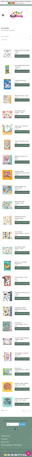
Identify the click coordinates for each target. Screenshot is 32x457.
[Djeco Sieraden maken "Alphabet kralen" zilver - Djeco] (7, 402)
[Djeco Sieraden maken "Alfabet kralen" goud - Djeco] (7, 387)
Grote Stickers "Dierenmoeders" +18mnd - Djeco (22, 232)
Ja (9, 3)
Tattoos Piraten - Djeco (21, 277)
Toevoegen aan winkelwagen (22, 56)
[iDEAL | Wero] (5, 455)
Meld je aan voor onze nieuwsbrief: (16, 421)
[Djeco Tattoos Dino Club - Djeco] (7, 145)
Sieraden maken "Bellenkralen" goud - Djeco (22, 172)
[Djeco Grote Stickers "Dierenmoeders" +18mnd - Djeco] (7, 235)
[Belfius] (15, 455)
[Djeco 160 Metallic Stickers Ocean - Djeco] (7, 296)
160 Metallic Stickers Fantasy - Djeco (20, 217)
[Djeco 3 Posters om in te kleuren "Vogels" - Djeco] (7, 341)
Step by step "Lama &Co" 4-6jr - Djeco (21, 126)
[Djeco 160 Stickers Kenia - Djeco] (7, 99)
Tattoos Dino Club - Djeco (22, 141)
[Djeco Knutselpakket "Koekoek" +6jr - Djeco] (7, 356)
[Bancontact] (12, 455)
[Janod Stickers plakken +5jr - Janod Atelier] (7, 190)
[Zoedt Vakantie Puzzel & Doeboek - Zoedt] (7, 54)
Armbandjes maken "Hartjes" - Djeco (20, 111)
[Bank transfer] (8, 455)
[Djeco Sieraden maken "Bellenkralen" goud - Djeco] (7, 175)
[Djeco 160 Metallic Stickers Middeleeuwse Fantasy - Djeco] (7, 311)
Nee (13, 3)
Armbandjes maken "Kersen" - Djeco (20, 247)
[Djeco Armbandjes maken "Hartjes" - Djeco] (7, 114)
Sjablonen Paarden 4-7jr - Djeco (21, 157)
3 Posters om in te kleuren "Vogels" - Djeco (22, 338)
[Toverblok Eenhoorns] (7, 84)
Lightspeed (3, 453)
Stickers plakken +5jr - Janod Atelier (21, 187)
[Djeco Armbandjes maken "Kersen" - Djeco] (7, 250)
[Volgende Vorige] (29, 411)
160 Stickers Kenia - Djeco (22, 95)
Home (2, 30)
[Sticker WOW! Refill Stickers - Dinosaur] (7, 69)
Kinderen (7, 30)
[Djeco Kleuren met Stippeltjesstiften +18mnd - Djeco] (7, 372)
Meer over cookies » (19, 3)
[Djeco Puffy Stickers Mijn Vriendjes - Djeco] (7, 205)
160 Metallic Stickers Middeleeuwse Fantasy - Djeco (21, 308)
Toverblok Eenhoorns (20, 80)
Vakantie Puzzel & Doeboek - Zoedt (22, 51)
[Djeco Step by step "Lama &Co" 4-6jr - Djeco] (7, 129)
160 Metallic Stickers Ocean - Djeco (22, 293)
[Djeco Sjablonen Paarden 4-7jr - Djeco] (7, 160)
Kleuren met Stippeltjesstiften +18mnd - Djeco (22, 369)
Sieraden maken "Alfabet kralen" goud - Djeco (21, 384)
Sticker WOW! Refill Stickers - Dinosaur (22, 66)
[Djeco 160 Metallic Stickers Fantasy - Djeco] (7, 220)
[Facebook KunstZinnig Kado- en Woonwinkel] (16, 429)
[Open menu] (3, 15)
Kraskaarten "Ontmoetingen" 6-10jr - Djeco (21, 323)
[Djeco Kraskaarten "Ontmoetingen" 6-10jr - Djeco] (7, 326)
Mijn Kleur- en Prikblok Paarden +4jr (21, 262)
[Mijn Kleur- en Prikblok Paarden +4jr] (7, 266)
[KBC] (19, 455)
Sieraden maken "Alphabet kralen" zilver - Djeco (22, 399)
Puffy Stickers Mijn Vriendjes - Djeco (20, 202)
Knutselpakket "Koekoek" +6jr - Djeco (21, 353)
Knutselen (12, 30)
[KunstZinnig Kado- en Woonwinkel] (19, 15)
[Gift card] (22, 455)
